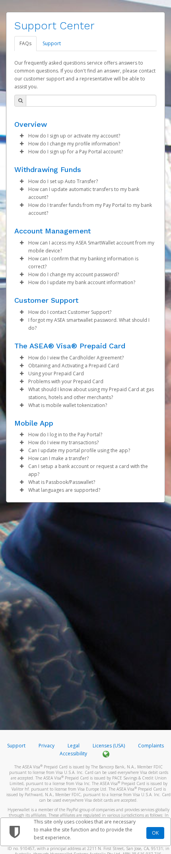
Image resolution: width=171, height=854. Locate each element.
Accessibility (73, 753)
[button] (21, 136)
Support (52, 43)
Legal (74, 745)
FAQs (25, 43)
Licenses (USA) (109, 745)
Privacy (46, 745)
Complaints (151, 745)
